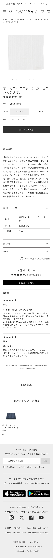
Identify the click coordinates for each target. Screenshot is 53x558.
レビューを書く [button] (26, 282)
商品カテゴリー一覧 (17, 19)
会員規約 (10, 467)
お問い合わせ (43, 528)
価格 (4, 103)
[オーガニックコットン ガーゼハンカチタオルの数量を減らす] (13, 119)
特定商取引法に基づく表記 (38, 532)
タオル (29, 19)
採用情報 (8, 532)
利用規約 (38, 546)
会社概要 (8, 528)
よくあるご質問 (30, 528)
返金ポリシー (35, 542)
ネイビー (40, 111)
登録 (45, 461)
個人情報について (20, 532)
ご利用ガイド (18, 528)
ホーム (5, 19)
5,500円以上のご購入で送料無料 (37, 258)
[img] (26, 300)
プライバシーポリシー (25, 467)
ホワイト (19, 111)
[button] (4, 11)
